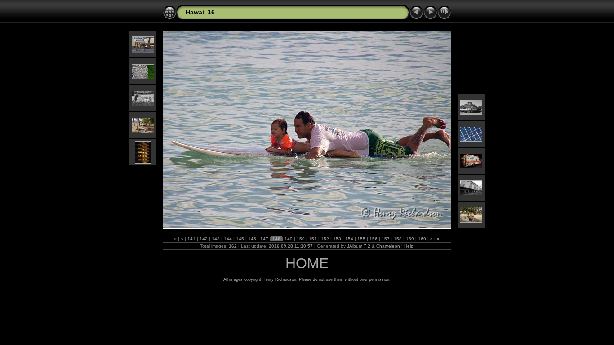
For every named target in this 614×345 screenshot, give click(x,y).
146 (252, 238)
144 (227, 238)
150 (300, 238)
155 (361, 238)
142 (203, 238)
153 (337, 238)
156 (373, 238)
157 (385, 238)
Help (409, 245)
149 (288, 238)
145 (240, 238)
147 (264, 238)
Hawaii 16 (200, 12)
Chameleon (388, 245)
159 (410, 238)
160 (422, 238)
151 (312, 238)
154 (349, 238)
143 (215, 238)
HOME (307, 263)
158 (397, 238)
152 (325, 238)
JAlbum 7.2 (358, 245)
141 (191, 238)
